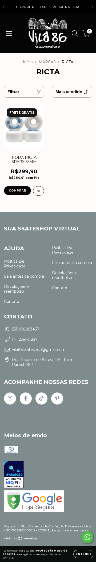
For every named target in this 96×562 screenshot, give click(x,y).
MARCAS (47, 62)
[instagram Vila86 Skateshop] (10, 398)
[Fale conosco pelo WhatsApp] (87, 537)
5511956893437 (25, 329)
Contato (11, 301)
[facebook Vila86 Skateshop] (26, 398)
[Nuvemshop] (20, 539)
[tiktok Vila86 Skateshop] (41, 398)
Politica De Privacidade (15, 264)
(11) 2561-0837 (25, 339)
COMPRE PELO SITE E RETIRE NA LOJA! (48, 7)
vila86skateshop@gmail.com (39, 349)
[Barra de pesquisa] (75, 33)
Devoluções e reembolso (17, 289)
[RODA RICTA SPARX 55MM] (38, 191)
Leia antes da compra (24, 276)
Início (28, 62)
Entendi (83, 554)
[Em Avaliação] (14, 475)
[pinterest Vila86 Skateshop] (57, 398)
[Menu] (9, 33)
